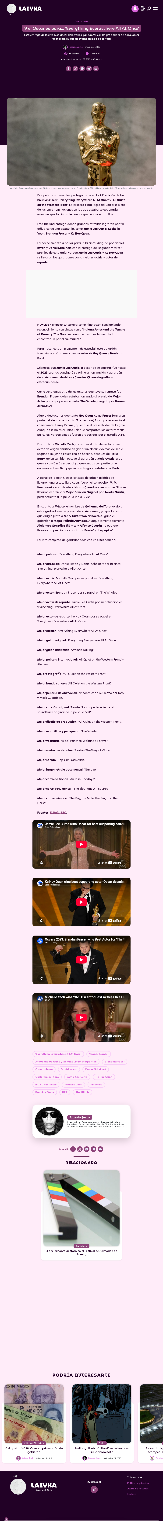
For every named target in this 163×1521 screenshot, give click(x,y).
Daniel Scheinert (95, 1069)
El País (54, 813)
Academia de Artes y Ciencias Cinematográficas (66, 1062)
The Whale (82, 1092)
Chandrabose (44, 1069)
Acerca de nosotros (138, 1488)
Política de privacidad (138, 1483)
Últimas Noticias (34, 1443)
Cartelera (81, 21)
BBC (63, 813)
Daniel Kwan (69, 1069)
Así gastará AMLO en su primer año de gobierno (34, 1450)
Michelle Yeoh (73, 1085)
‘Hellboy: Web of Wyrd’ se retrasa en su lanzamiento (101, 1450)
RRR (64, 1092)
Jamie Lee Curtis (77, 1077)
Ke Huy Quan (104, 1077)
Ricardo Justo (80, 1117)
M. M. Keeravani (46, 1085)
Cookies (131, 1494)
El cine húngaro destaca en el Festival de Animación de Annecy (81, 1252)
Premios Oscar (44, 1092)
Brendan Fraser (114, 1062)
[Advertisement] (81, 85)
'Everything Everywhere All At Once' (58, 1054)
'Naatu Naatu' (98, 1054)
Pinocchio (96, 1085)
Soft (102, 1443)
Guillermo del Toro (47, 1077)
